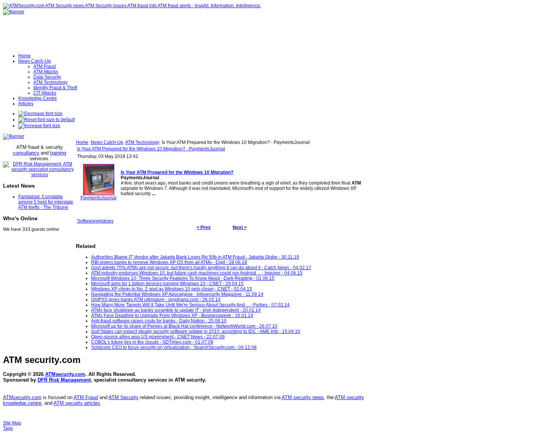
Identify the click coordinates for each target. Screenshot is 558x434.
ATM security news (303, 397)
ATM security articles (77, 403)
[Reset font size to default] (46, 119)
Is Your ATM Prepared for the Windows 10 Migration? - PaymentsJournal (151, 149)
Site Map (12, 423)
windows (104, 221)
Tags (8, 428)
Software (86, 221)
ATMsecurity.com (65, 374)
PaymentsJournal (98, 197)
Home (82, 142)
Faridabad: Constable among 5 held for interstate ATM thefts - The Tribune (45, 202)
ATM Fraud (86, 397)
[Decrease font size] (40, 113)
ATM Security (124, 397)
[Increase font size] (39, 125)
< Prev (204, 227)
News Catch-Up (107, 142)
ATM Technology (142, 142)
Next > (240, 227)
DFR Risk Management (64, 380)
